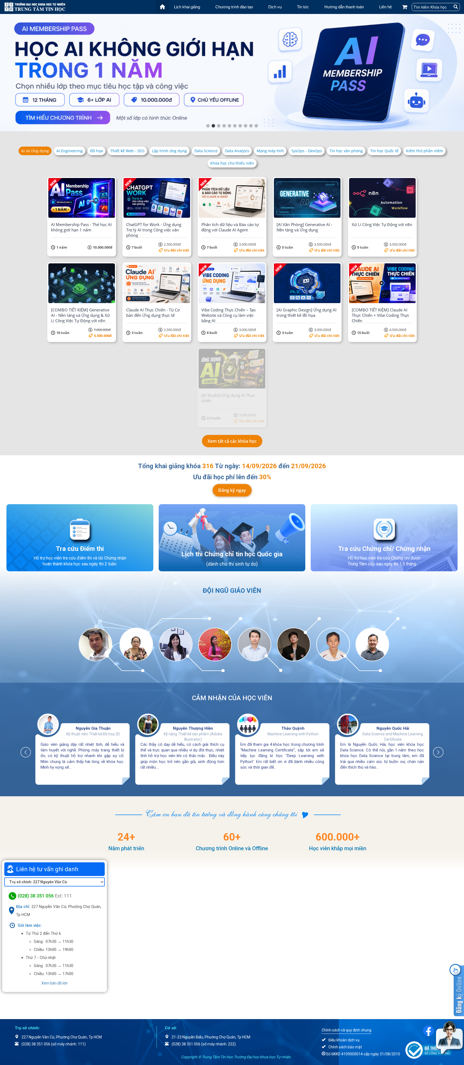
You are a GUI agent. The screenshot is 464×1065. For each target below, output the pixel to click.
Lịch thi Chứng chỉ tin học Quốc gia (231, 554)
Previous (28, 749)
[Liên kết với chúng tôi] (428, 1030)
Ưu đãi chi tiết (176, 250)
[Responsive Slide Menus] (35, 6)
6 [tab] (234, 126)
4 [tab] (224, 126)
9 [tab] (250, 126)
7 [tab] (240, 126)
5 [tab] (229, 126)
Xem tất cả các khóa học (232, 441)
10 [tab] (256, 126)
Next (435, 749)
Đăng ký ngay (232, 490)
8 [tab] (245, 126)
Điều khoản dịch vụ (344, 1040)
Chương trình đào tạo (234, 7)
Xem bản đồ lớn (54, 983)
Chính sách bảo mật (345, 1047)
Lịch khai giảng (187, 7)
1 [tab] (208, 126)
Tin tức (303, 7)
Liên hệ (385, 7)
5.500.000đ (102, 335)
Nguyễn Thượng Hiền (193, 728)
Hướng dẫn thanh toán (344, 7)
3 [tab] (218, 126)
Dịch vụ (275, 7)
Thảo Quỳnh (293, 728)
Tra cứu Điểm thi (80, 549)
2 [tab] (213, 126)
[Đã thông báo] (428, 1050)
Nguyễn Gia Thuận (93, 728)
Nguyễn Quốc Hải (392, 728)
